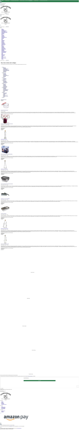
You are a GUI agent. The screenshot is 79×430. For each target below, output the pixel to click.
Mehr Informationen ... (19, 428)
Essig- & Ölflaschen (5, 69)
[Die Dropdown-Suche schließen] (8, 14)
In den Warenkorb (2, 128)
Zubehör (4, 91)
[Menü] (0, 15)
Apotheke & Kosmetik (4, 87)
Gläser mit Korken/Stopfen (6, 75)
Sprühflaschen (4, 68)
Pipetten (4, 94)
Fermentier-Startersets (5, 82)
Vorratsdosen (4, 78)
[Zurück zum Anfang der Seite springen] (0, 427)
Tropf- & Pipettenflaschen (5, 89)
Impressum (2, 402)
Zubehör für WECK (5, 86)
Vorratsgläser (4, 73)
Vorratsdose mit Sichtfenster (3, 213)
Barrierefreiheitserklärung (3, 404)
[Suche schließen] (0, 27)
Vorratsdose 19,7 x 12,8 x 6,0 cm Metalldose (5, 198)
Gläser (2, 72)
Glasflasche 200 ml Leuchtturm (4, 139)
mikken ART (4, 71)
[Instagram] (1, 2)
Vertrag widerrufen (3, 408)
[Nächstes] (2, 249)
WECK (3, 83)
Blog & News (2, 403)
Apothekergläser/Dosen (5, 90)
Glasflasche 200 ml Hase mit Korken (4, 228)
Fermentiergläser (5, 81)
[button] (3, 72)
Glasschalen (4, 76)
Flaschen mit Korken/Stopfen (6, 70)
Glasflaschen (4, 67)
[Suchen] (6, 14)
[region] (39, 174)
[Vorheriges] (1, 249)
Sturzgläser (4, 84)
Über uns (2, 401)
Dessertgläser (4, 74)
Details (1, 114)
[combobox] (3, 14)
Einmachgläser (4, 80)
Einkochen (2, 411)
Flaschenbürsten (4, 93)
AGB (2, 406)
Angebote (3, 97)
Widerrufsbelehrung (3, 407)
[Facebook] (0, 2)
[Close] (0, 1)
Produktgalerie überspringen (3, 99)
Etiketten (4, 95)
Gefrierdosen (4, 79)
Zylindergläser (4, 85)
